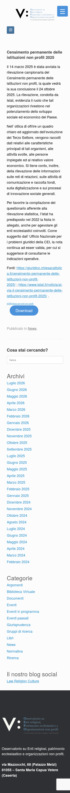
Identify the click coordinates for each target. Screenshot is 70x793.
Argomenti (15, 584)
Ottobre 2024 (17, 515)
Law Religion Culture (23, 680)
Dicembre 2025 (19, 429)
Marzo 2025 (16, 482)
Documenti (15, 598)
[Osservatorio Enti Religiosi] (35, 14)
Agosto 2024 (16, 521)
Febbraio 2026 (18, 415)
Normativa (15, 651)
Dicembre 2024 (19, 502)
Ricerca (13, 657)
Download (24, 310)
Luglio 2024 (16, 528)
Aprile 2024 (15, 548)
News (32, 328)
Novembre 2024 (19, 508)
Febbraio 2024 (18, 561)
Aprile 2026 (15, 402)
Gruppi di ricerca (19, 631)
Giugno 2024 (17, 535)
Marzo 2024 (16, 554)
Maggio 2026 (17, 396)
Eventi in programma (23, 611)
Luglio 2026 (16, 382)
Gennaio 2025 (18, 495)
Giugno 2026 (17, 389)
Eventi (12, 604)
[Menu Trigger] (62, 11)
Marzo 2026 (16, 409)
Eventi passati (18, 617)
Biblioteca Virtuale (21, 591)
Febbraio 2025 (18, 488)
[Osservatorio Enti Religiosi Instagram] (10, 30)
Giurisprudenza (19, 624)
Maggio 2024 (17, 541)
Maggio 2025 (17, 468)
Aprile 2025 (15, 475)
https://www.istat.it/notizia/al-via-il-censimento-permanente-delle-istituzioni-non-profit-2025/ (35, 290)
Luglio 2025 (16, 455)
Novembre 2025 (19, 435)
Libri (10, 637)
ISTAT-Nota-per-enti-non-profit (20, 303)
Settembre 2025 (19, 449)
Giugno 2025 (17, 462)
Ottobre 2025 (17, 442)
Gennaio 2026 (18, 422)
